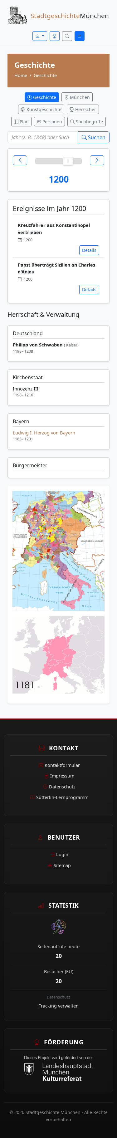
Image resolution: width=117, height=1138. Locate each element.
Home (20, 75)
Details (89, 250)
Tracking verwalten (59, 1006)
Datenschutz (62, 787)
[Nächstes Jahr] (97, 160)
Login (62, 854)
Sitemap (62, 865)
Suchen (96, 137)
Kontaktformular (62, 765)
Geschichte (45, 75)
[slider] (68, 161)
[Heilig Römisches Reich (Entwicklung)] (58, 656)
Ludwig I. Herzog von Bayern (44, 432)
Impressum (62, 776)
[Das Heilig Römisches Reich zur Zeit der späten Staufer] (58, 553)
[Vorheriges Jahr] (20, 160)
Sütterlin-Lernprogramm (62, 797)
